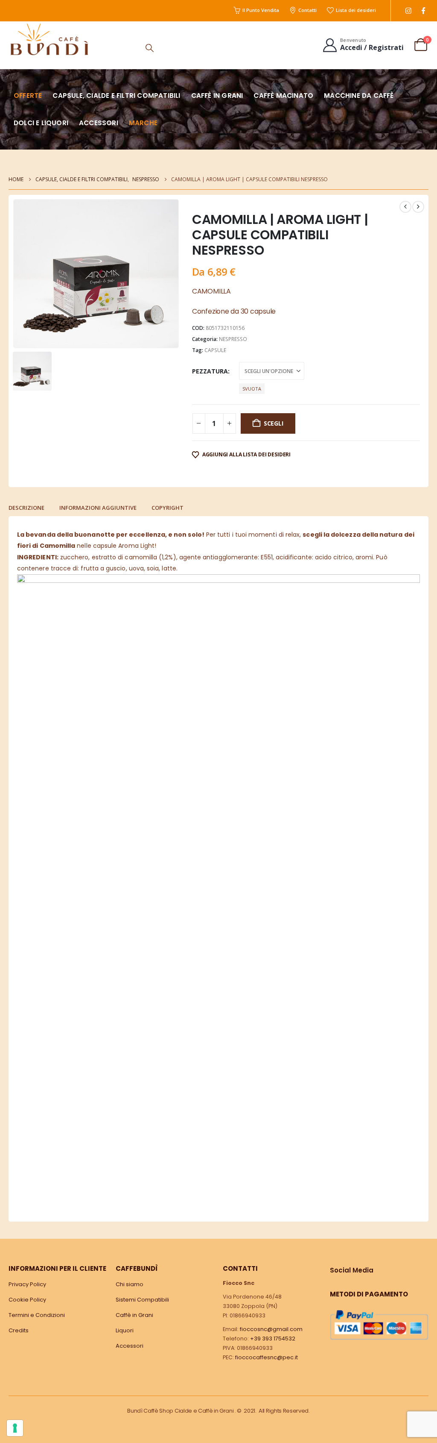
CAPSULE (215, 350)
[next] (418, 207)
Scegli (273, 423)
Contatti (307, 10)
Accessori (98, 122)
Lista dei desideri (356, 10)
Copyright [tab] (167, 507)
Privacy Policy (27, 1284)
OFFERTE (28, 95)
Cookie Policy (27, 1300)
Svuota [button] (251, 388)
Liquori (125, 1330)
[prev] (405, 207)
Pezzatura (210, 371)
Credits (19, 1330)
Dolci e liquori (41, 122)
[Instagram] (408, 11)
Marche (143, 122)
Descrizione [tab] (26, 507)
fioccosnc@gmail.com (271, 1329)
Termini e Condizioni (37, 1315)
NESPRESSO (233, 339)
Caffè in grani (217, 95)
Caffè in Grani (134, 1315)
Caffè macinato (283, 95)
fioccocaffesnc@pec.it (266, 1357)
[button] (149, 48)
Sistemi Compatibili (142, 1300)
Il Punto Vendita (260, 10)
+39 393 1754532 (272, 1338)
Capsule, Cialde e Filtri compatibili (116, 95)
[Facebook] (423, 11)
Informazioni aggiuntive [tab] (98, 507)
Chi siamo (129, 1284)
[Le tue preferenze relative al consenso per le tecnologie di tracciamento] (15, 1428)
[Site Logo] (49, 39)
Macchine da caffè (358, 95)
